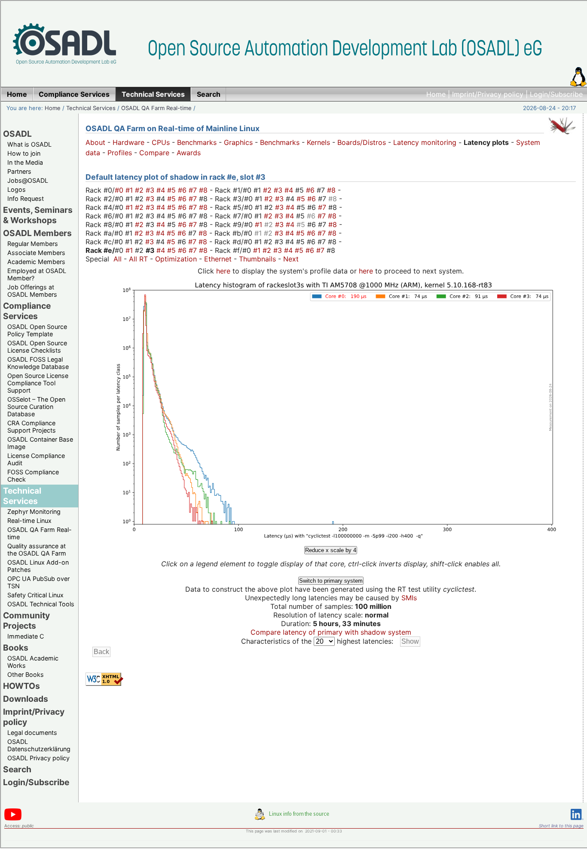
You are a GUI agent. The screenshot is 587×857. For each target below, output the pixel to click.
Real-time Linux (29, 520)
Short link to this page (561, 825)
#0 (120, 190)
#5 (172, 190)
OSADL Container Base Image (40, 443)
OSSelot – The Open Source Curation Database (36, 407)
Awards (189, 152)
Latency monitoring (424, 142)
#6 (183, 190)
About (95, 142)
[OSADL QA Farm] (562, 136)
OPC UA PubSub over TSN (38, 582)
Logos (16, 189)
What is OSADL (29, 144)
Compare (154, 152)
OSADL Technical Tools (40, 604)
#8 (204, 190)
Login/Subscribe (556, 94)
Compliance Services (27, 311)
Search (17, 769)
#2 (140, 190)
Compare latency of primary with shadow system (331, 632)
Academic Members (36, 261)
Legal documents (32, 732)
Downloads (25, 699)
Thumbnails (257, 259)
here (223, 271)
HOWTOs (21, 686)
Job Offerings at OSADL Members (32, 290)
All (117, 259)
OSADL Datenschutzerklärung (38, 745)
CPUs (161, 142)
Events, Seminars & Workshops (38, 215)
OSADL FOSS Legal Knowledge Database (38, 363)
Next (291, 259)
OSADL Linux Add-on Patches (38, 566)
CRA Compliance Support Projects (31, 426)
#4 (161, 190)
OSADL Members (37, 233)
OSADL (17, 134)
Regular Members (32, 243)
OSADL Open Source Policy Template (37, 330)
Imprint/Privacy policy (487, 94)
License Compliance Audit (36, 459)
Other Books (25, 674)
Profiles (119, 152)
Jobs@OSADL (27, 180)
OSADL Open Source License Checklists (37, 346)
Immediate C (25, 636)
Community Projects (26, 620)
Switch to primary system (331, 580)
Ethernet (218, 259)
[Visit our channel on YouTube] (12, 819)
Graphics (238, 142)
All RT (138, 259)
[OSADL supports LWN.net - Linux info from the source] (294, 817)
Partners (19, 171)
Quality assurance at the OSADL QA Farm (36, 549)
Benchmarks (197, 142)
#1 (130, 190)
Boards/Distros (361, 142)
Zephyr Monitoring (34, 511)
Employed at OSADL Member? (36, 274)
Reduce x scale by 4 (330, 550)
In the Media (25, 162)
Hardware (128, 142)
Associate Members (36, 252)
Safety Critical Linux (35, 595)
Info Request (25, 198)
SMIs (409, 597)
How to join (23, 153)
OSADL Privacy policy (38, 758)
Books (15, 647)
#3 (151, 190)
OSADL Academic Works (32, 661)
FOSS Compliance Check (33, 475)
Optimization (176, 259)
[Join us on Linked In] (577, 821)
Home (436, 94)
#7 (194, 190)
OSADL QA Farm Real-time (156, 107)
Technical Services (91, 107)
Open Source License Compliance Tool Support (37, 383)
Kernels (318, 142)
